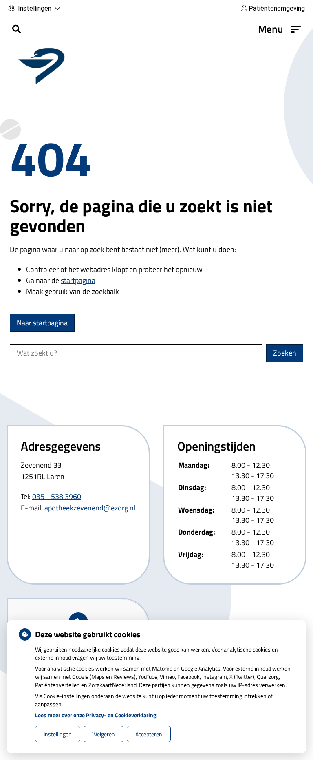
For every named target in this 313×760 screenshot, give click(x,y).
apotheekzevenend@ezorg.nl (89, 507)
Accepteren (148, 734)
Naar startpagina (42, 322)
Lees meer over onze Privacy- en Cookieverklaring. (96, 715)
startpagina (78, 280)
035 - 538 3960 (56, 496)
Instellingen (58, 734)
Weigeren (103, 734)
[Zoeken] (16, 29)
